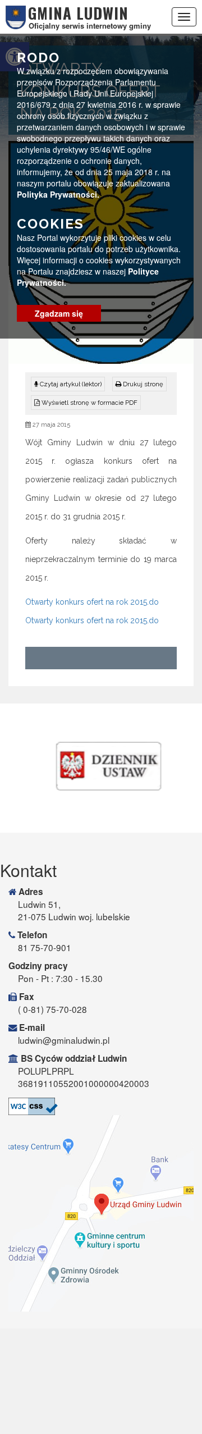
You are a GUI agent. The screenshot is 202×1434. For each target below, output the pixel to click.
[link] (139, 384)
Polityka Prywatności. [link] (58, 194)
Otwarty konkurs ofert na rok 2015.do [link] (92, 601)
